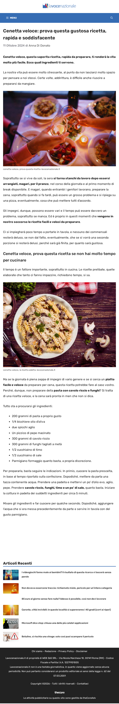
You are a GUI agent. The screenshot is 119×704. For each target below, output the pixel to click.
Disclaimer (81, 651)
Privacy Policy (66, 651)
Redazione (50, 651)
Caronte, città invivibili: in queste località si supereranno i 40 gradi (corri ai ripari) (66, 609)
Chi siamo (37, 651)
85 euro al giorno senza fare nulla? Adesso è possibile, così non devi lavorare (64, 598)
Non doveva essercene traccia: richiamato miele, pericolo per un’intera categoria (67, 588)
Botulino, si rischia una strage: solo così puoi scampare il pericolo (58, 636)
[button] (111, 18)
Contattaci (82, 683)
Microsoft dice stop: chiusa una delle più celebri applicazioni (55, 623)
